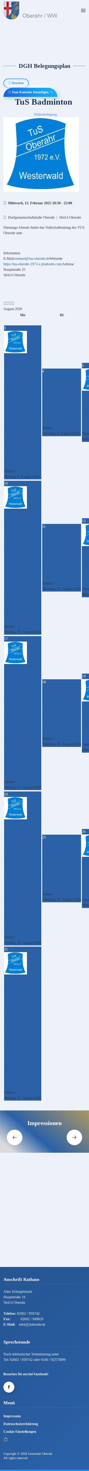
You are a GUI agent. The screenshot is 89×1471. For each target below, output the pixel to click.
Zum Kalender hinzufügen (30, 92)
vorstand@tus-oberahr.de (31, 258)
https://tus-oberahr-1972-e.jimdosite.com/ (32, 264)
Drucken (17, 83)
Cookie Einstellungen (19, 1432)
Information (11, 253)
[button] (83, 10)
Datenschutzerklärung (20, 1424)
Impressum (12, 1416)
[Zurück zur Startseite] (31, 10)
